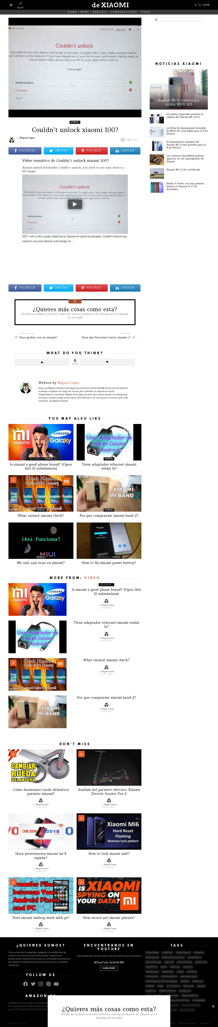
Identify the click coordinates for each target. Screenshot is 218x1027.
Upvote (42, 362)
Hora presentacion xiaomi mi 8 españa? (40, 855)
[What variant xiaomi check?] (40, 493)
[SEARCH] (199, 4)
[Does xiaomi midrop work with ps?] (40, 895)
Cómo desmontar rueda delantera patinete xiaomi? (41, 792)
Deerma (199, 953)
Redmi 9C (185, 991)
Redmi (202, 986)
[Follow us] (195, 4)
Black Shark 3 (184, 953)
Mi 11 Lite (176, 967)
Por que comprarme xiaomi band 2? (109, 515)
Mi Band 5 (168, 972)
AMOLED (168, 953)
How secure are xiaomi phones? (109, 918)
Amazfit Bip (153, 953)
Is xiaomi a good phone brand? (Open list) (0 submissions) (41, 466)
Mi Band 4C (153, 972)
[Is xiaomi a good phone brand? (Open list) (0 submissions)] (40, 442)
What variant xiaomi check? (41, 515)
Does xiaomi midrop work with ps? (40, 918)
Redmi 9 (152, 991)
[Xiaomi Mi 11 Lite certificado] (157, 173)
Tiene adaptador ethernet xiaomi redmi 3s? (109, 466)
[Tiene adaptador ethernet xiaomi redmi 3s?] (109, 442)
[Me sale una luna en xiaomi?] (40, 541)
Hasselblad (195, 957)
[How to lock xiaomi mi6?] (109, 831)
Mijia (181, 972)
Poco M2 (189, 986)
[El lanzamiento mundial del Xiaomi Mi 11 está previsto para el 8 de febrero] (157, 145)
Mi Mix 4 (192, 972)
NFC (161, 986)
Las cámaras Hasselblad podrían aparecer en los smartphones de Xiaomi (185, 158)
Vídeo (145, 12)
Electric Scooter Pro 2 (174, 957)
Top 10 (20, 7)
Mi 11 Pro (188, 967)
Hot (13, 480)
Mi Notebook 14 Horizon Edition (162, 981)
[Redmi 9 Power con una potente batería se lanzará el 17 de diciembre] (157, 187)
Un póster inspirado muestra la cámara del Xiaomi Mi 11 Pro (184, 115)
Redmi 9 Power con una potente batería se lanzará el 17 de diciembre (185, 186)
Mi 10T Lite (202, 962)
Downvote (107, 362)
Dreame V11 (153, 957)
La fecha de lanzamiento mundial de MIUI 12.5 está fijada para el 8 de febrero (187, 130)
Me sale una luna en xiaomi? (41, 563)
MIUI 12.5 (198, 981)
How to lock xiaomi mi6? (109, 853)
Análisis (100, 12)
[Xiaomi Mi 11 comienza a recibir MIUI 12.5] (179, 89)
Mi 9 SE (170, 962)
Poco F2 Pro (174, 986)
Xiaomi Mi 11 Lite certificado (183, 169)
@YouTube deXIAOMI (109, 962)
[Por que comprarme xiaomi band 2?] (109, 493)
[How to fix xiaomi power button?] (109, 541)
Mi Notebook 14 (189, 977)
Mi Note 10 (153, 977)
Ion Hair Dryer (154, 962)
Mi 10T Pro (152, 967)
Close (213, 1006)
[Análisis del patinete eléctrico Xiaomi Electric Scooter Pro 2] (109, 767)
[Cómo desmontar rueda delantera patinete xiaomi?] (40, 767)
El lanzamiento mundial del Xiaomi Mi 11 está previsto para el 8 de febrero (186, 144)
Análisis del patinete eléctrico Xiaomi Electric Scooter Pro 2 (109, 792)
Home (72, 12)
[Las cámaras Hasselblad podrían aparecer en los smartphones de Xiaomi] (157, 159)
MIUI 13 (151, 986)
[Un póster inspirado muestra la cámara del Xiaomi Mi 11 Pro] (157, 118)
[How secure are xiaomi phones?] (109, 895)
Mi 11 (164, 967)
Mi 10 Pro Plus (185, 962)
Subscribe (109, 968)
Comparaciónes (124, 12)
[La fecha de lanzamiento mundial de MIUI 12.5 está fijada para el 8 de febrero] (157, 132)
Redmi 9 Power (168, 991)
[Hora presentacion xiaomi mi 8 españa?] (40, 831)
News (84, 12)
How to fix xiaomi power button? (109, 563)
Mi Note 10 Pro (170, 977)
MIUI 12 (186, 981)
